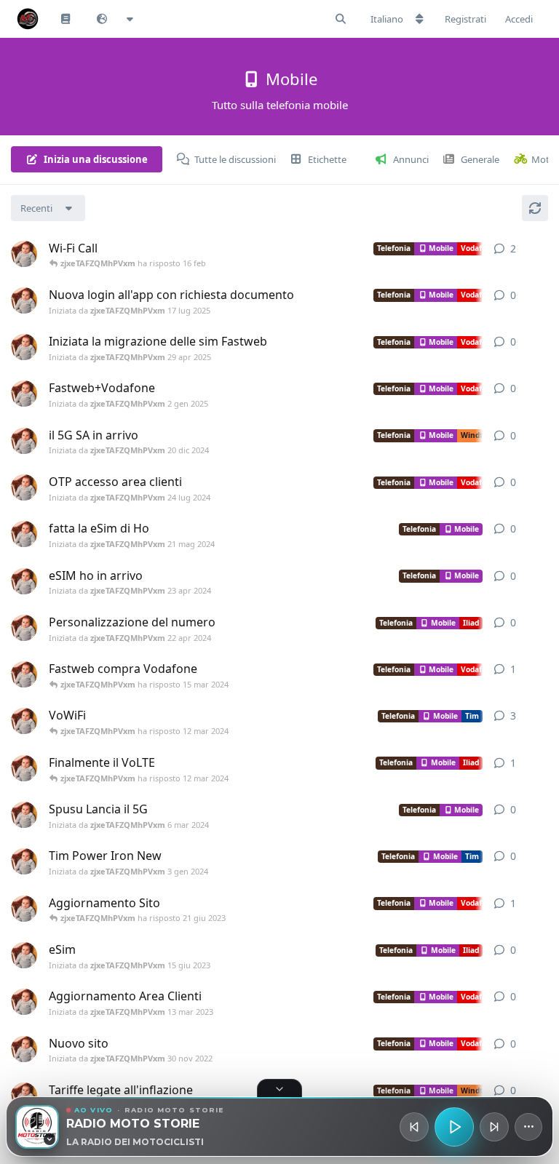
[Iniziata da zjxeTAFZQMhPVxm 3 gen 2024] (24, 861)
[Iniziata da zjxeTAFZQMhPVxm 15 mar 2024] (24, 674)
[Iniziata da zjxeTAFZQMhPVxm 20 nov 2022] (24, 721)
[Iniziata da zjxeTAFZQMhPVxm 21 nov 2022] (24, 1096)
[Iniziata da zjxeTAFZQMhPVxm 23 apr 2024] (24, 581)
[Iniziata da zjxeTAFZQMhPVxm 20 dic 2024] (24, 441)
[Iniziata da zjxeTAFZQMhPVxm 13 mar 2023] (24, 1002)
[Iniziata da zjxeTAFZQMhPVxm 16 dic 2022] (24, 909)
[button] (37, 1127)
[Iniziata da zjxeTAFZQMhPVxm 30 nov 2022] (24, 1049)
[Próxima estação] (494, 1126)
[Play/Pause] (454, 1127)
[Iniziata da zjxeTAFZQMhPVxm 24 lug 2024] (24, 487)
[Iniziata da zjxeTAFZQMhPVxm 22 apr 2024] (24, 628)
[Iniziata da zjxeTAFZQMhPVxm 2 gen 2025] (24, 393)
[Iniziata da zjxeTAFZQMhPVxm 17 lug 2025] (24, 300)
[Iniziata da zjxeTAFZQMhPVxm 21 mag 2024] (24, 534)
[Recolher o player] (279, 1088)
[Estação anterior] (414, 1126)
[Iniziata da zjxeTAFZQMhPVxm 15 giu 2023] (24, 955)
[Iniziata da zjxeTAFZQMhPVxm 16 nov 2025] (24, 254)
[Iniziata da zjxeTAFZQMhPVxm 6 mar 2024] (24, 768)
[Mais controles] (528, 1127)
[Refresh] (535, 208)
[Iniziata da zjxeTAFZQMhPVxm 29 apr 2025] (24, 347)
